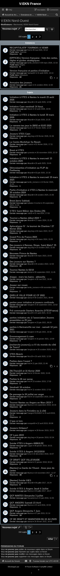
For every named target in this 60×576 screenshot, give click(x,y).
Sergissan (31, 349)
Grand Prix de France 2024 (23, 237)
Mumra (30, 405)
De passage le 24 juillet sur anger (27, 394)
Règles (22, 65)
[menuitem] (9, 10)
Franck (30, 144)
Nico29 (30, 313)
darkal (29, 272)
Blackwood (18, 24)
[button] (40, 37)
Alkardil (30, 102)
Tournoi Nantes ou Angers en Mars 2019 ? (31, 402)
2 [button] (32, 36)
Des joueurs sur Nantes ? (23, 261)
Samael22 (31, 73)
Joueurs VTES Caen (20, 134)
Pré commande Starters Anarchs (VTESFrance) (34, 310)
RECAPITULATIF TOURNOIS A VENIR (29, 47)
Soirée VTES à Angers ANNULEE (27, 443)
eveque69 (31, 423)
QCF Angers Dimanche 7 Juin (25, 511)
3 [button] (36, 36)
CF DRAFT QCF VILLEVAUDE (25, 460)
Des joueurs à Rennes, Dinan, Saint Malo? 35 (33, 245)
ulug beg (30, 136)
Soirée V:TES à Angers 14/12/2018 (27, 451)
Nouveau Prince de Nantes (23, 253)
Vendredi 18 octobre (20, 387)
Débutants (24, 75)
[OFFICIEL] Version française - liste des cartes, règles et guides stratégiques (34, 59)
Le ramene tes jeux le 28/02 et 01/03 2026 (31, 125)
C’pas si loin (16, 421)
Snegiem (30, 279)
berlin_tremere (33, 63)
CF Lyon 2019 (17, 435)
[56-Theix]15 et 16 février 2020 (25, 371)
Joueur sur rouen (19, 285)
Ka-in (29, 128)
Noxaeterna (32, 498)
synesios (31, 153)
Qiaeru (42, 570)
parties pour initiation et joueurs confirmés (32, 302)
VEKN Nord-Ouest (30, 24)
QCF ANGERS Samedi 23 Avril (25, 503)
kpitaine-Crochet (34, 203)
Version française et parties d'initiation (29, 70)
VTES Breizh (16, 354)
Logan (29, 85)
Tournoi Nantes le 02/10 (22, 270)
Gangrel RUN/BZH (34, 413)
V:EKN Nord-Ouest (15, 20)
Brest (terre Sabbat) (20, 200)
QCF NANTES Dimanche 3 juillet (26, 495)
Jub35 (29, 213)
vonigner (30, 430)
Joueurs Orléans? (19, 428)
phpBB (22, 567)
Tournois (23, 52)
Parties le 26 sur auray (21, 379)
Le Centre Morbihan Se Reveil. (25, 142)
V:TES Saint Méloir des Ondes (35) (27, 211)
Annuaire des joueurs (21, 82)
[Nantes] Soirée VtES (20, 480)
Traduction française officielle (26, 570)
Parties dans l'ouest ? (21, 361)
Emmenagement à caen (22, 336)
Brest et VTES (17, 150)
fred (28, 50)
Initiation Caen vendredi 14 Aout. (27, 106)
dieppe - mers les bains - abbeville (27, 277)
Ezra (29, 454)
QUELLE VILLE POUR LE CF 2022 (27, 295)
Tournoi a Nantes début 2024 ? (25, 218)
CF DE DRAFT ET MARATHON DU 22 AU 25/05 (33, 519)
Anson (29, 109)
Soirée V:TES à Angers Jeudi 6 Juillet (29, 488)
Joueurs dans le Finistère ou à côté (28, 411)
